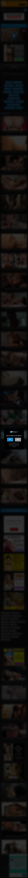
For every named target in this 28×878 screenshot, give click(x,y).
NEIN (18, 439)
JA (10, 439)
